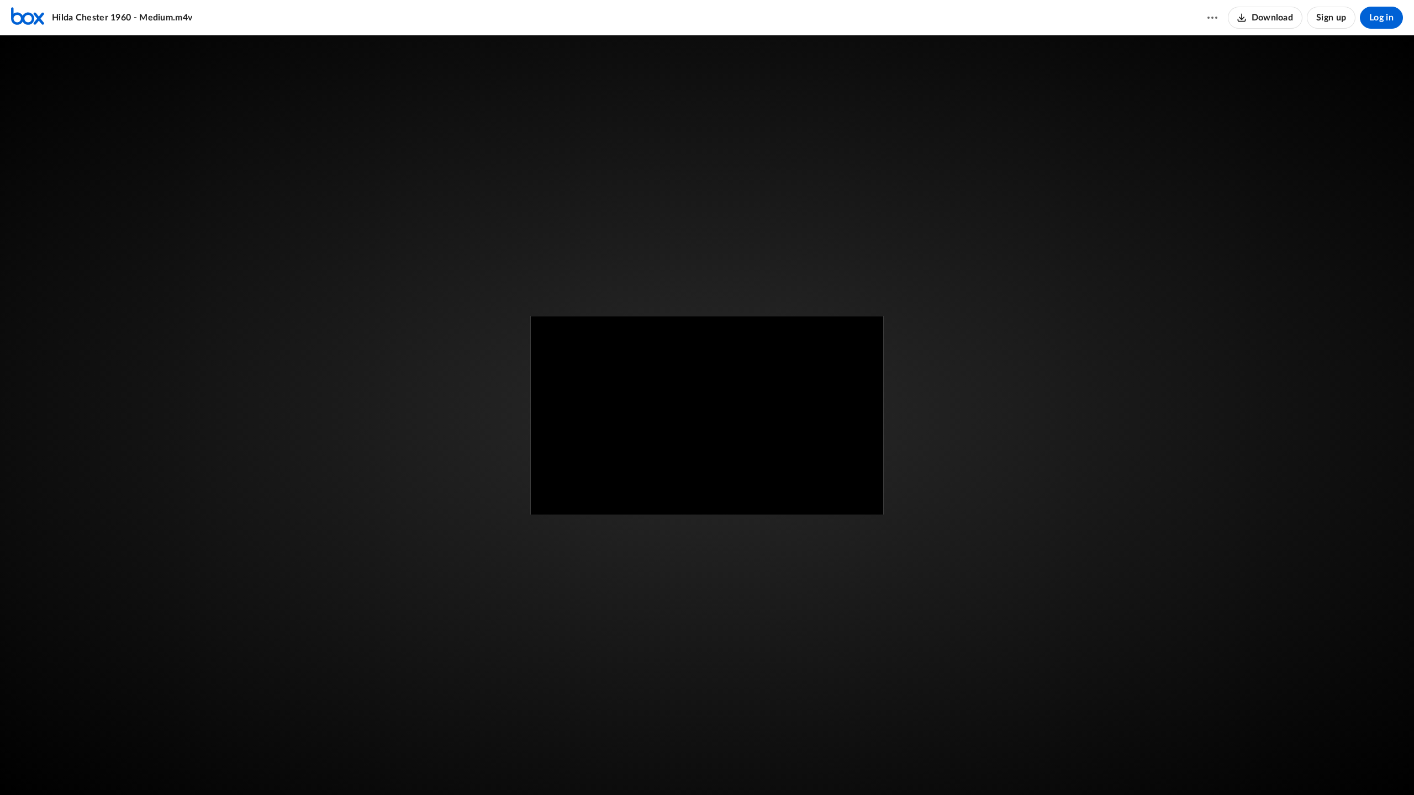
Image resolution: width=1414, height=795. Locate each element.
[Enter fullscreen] (857, 342)
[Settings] (1372, 770)
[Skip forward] (92, 770)
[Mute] (1351, 770)
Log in (1381, 17)
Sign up (1331, 17)
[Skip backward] (72, 770)
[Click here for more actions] (1212, 18)
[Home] (27, 17)
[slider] (707, 748)
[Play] (41, 770)
